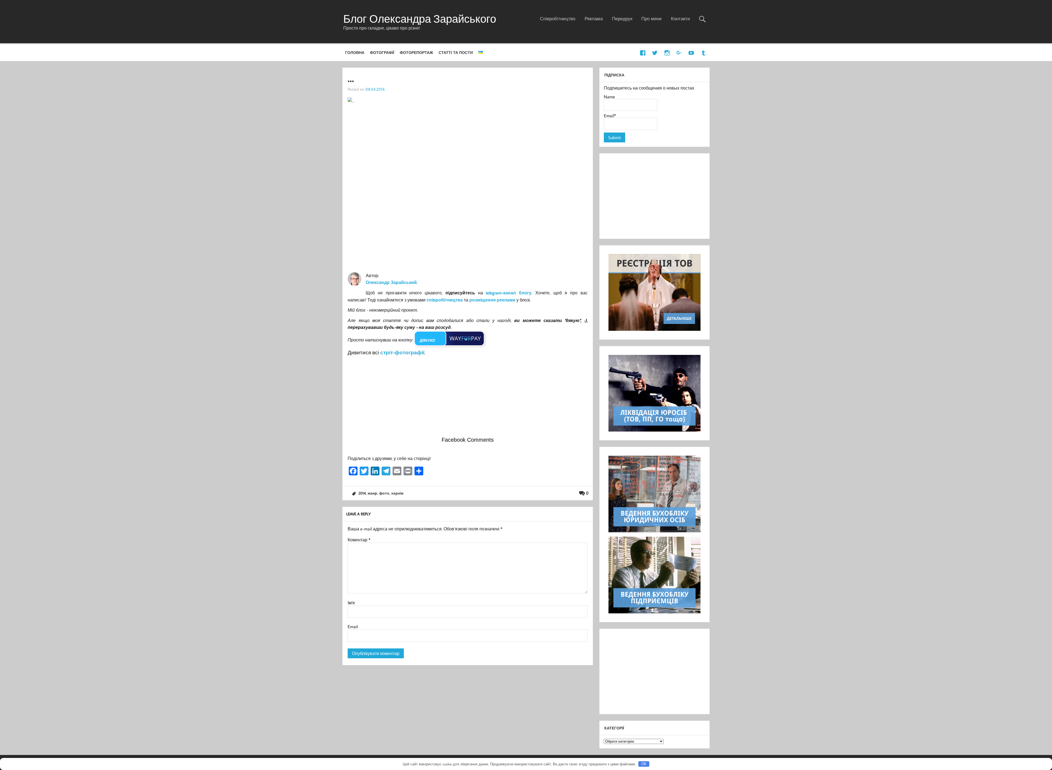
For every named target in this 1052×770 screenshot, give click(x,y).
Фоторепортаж (416, 52)
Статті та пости (456, 52)
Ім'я (351, 603)
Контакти (680, 19)
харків (397, 493)
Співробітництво (557, 19)
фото (384, 493)
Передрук (622, 19)
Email (353, 626)
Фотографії (382, 52)
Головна (354, 52)
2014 (362, 493)
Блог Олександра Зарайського (419, 18)
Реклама (594, 19)
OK (644, 764)
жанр (372, 493)
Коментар (359, 540)
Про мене (651, 19)
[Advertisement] (468, 398)
